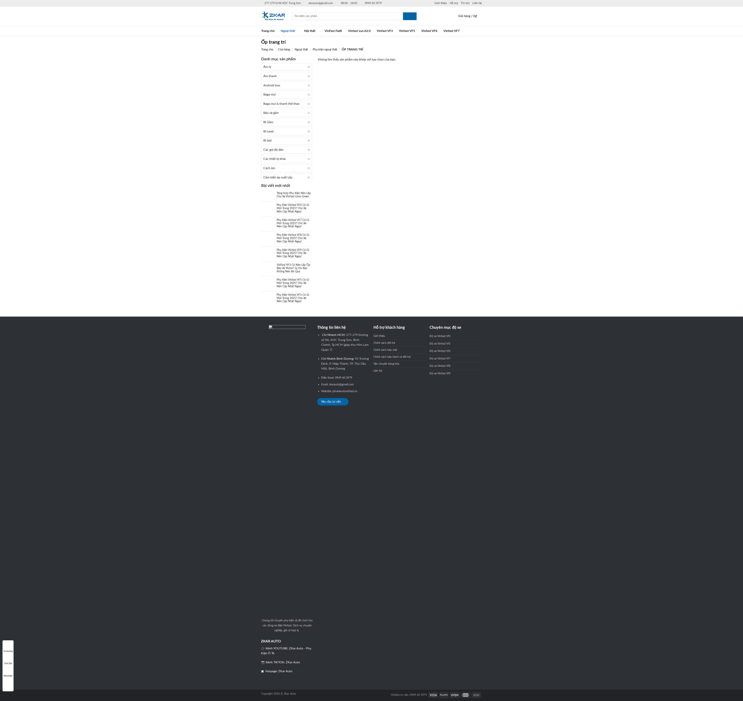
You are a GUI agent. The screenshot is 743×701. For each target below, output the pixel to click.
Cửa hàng (284, 49)
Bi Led (267, 140)
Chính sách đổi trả (384, 343)
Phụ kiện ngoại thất (325, 49)
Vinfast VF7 (451, 30)
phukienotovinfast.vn (344, 391)
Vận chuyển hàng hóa (386, 363)
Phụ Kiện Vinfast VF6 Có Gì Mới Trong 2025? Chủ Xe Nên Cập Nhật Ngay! (293, 208)
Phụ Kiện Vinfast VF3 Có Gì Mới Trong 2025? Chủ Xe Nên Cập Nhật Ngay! (293, 298)
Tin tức (465, 3)
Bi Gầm (268, 122)
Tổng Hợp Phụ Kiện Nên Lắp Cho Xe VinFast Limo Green (294, 195)
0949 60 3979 (343, 377)
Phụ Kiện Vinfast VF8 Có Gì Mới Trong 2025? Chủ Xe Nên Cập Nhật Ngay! (293, 238)
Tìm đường (8, 651)
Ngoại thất (288, 30)
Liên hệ (477, 3)
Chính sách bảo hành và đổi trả (392, 356)
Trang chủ (268, 30)
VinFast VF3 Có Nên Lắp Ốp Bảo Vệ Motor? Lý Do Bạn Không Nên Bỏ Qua (293, 268)
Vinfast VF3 (385, 30)
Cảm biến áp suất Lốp (277, 177)
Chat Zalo (8, 663)
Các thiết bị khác (274, 158)
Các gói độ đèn (273, 149)
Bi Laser (268, 131)
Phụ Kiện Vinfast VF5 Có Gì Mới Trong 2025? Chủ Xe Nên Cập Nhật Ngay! (293, 283)
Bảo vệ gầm (271, 112)
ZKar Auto (293, 662)
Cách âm (269, 168)
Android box (271, 85)
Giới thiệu (440, 3)
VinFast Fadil (333, 30)
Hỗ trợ (454, 3)
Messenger (8, 676)
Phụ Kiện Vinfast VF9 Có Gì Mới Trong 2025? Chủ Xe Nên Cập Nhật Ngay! (293, 253)
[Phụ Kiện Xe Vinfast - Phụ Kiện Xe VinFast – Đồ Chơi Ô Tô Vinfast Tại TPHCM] (273, 16)
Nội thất (309, 30)
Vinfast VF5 (407, 30)
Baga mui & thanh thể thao (281, 103)
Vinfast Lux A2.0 (359, 30)
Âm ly (267, 66)
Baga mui (269, 94)
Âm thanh (270, 76)
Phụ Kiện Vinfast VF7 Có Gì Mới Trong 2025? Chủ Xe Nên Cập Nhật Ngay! (293, 223)
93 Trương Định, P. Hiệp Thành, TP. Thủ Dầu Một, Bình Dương (345, 363)
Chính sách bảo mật (385, 349)
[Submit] (410, 16)
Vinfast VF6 (429, 30)
